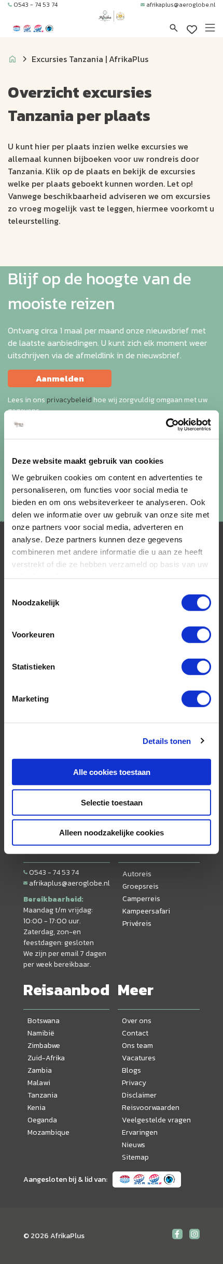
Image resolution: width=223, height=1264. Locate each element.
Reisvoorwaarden (150, 1107)
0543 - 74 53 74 (35, 4)
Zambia (39, 1070)
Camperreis (141, 898)
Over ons (136, 1020)
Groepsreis (140, 886)
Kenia (36, 1107)
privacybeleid (69, 399)
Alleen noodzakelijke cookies (111, 832)
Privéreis (136, 923)
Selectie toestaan (112, 802)
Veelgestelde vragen (156, 1120)
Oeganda (42, 1120)
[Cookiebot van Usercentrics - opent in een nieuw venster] (165, 424)
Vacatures (139, 1058)
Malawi (38, 1082)
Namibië (40, 1033)
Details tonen (167, 740)
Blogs (131, 1070)
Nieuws (133, 1144)
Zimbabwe (43, 1045)
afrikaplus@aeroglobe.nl (180, 4)
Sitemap (135, 1157)
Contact (135, 1033)
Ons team (137, 1045)
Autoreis (136, 874)
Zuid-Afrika (46, 1058)
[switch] (196, 635)
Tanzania (42, 1095)
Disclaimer (139, 1095)
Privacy (134, 1082)
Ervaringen (140, 1132)
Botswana (43, 1020)
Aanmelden (60, 378)
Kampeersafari (146, 911)
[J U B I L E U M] (111, 26)
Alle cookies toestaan (111, 772)
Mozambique (48, 1132)
